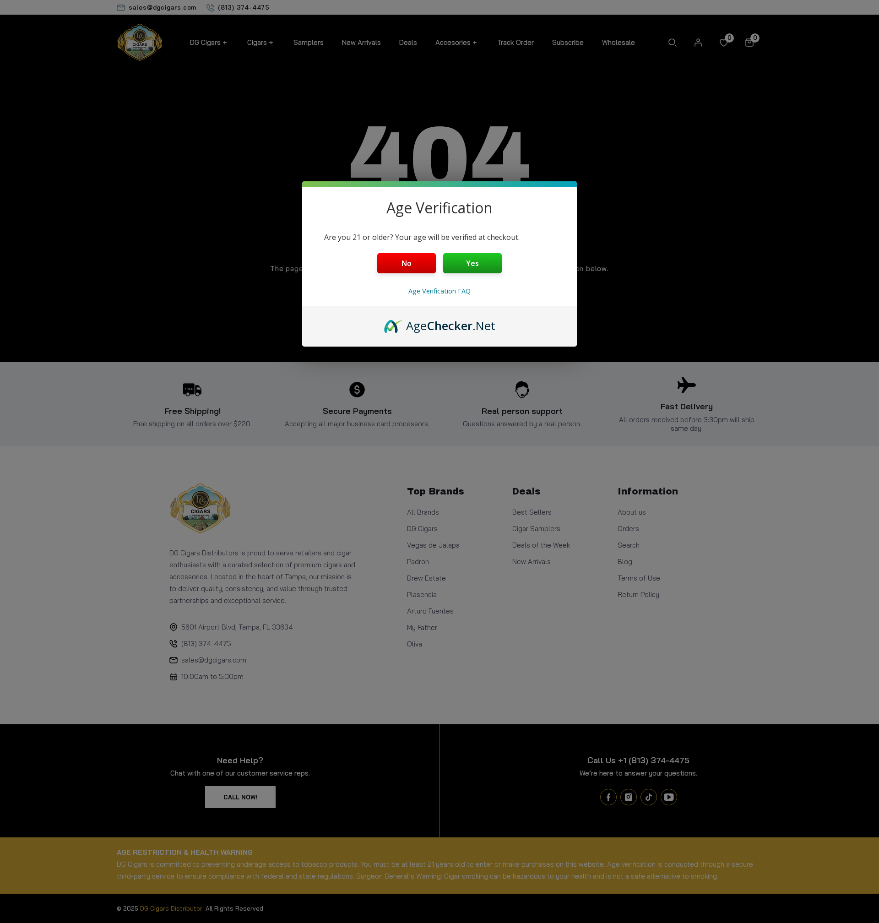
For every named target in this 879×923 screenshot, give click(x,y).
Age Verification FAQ (439, 291)
